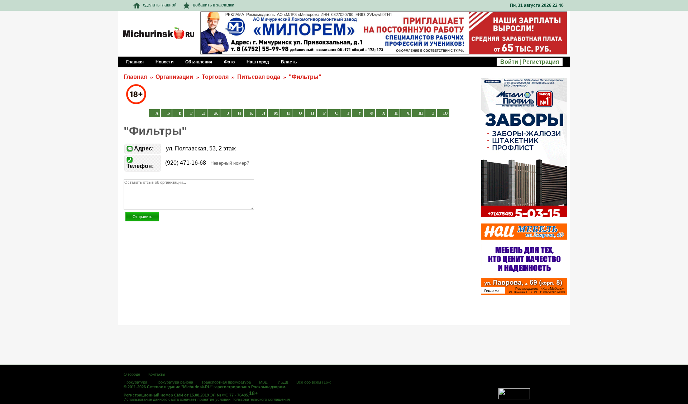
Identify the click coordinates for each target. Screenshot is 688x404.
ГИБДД (282, 382)
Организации (174, 77)
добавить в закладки (213, 5)
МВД (263, 382)
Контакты (156, 374)
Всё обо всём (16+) (313, 382)
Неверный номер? (229, 163)
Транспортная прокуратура (226, 382)
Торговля (215, 77)
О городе (132, 374)
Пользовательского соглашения (260, 399)
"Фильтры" (305, 77)
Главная (135, 77)
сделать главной (160, 5)
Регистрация (540, 62)
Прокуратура (135, 382)
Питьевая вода (258, 77)
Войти (509, 62)
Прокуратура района (174, 382)
